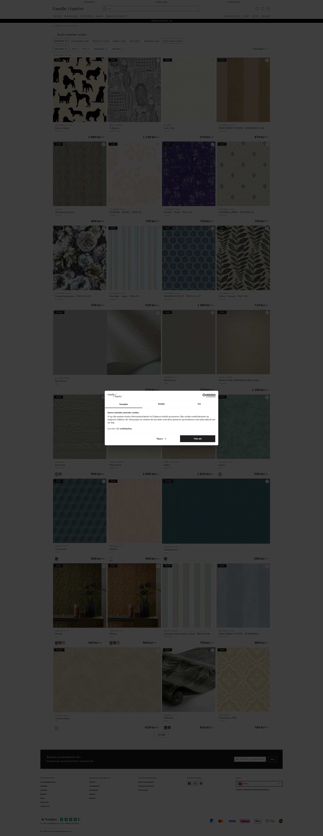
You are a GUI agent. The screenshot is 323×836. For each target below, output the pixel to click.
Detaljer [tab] (161, 404)
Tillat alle (198, 439)
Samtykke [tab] (123, 404)
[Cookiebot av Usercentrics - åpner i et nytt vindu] (204, 395)
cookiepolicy (126, 429)
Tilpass (159, 439)
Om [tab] (199, 404)
